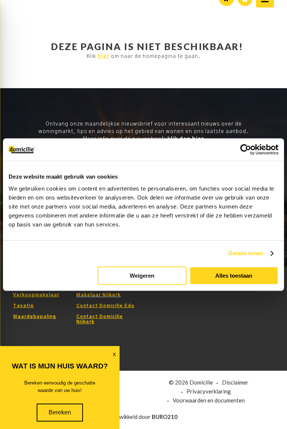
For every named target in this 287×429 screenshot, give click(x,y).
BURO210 (165, 416)
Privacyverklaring (208, 391)
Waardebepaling (34, 316)
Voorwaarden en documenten (209, 400)
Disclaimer (235, 382)
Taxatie (23, 305)
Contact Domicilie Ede (105, 305)
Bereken (60, 412)
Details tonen (245, 253)
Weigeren (142, 275)
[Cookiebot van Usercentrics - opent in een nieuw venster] (245, 149)
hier (103, 56)
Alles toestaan (233, 275)
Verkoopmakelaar (36, 295)
